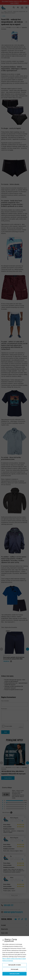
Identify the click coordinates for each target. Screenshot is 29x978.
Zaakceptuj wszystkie (14, 973)
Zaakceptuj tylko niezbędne (14, 964)
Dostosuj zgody (14, 969)
